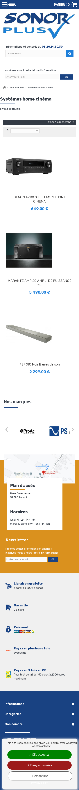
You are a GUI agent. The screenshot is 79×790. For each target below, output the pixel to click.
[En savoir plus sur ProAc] (27, 431)
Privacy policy (39, 782)
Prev (6, 430)
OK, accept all (40, 754)
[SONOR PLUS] (39, 26)
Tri (7, 130)
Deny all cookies (41, 765)
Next (72, 430)
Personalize (40, 776)
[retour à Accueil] (4, 87)
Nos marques (17, 402)
